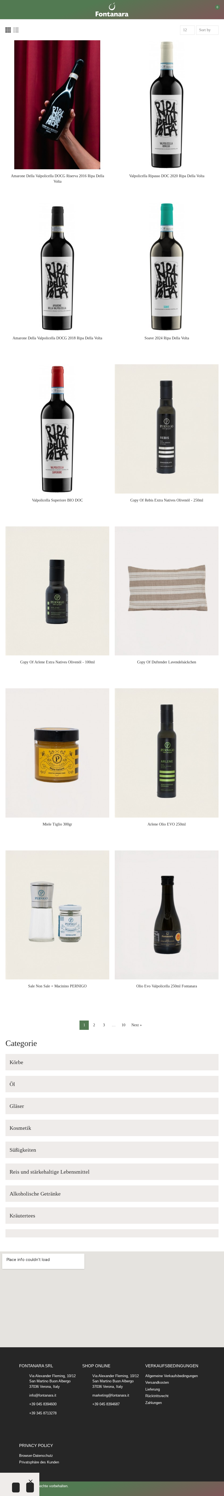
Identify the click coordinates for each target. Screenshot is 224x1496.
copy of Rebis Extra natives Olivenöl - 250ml (166, 500)
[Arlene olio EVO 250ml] (167, 753)
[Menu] (8, 9)
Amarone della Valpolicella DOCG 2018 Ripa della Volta (57, 338)
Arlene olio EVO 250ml (167, 824)
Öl (12, 1084)
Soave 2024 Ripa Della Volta (167, 338)
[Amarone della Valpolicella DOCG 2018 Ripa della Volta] (57, 266)
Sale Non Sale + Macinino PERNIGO (57, 986)
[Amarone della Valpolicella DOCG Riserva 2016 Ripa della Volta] (57, 105)
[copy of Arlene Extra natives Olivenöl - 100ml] (57, 591)
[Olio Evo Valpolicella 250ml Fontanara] (167, 915)
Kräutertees (22, 1216)
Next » (136, 1025)
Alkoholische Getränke (35, 1194)
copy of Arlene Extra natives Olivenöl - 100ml (57, 662)
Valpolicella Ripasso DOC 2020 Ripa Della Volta (166, 176)
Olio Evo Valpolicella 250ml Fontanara (166, 986)
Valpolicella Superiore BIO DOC (57, 500)
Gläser (17, 1106)
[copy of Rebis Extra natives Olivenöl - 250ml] (167, 429)
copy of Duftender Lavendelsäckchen (166, 662)
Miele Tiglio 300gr (57, 824)
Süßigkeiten (23, 1150)
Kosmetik (20, 1128)
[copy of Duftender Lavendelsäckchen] (167, 591)
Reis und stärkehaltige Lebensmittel (50, 1172)
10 (123, 1025)
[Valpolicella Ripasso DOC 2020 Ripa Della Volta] (167, 105)
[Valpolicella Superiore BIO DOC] (57, 429)
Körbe (16, 1062)
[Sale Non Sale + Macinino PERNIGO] (57, 915)
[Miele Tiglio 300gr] (57, 753)
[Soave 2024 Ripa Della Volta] (167, 266)
